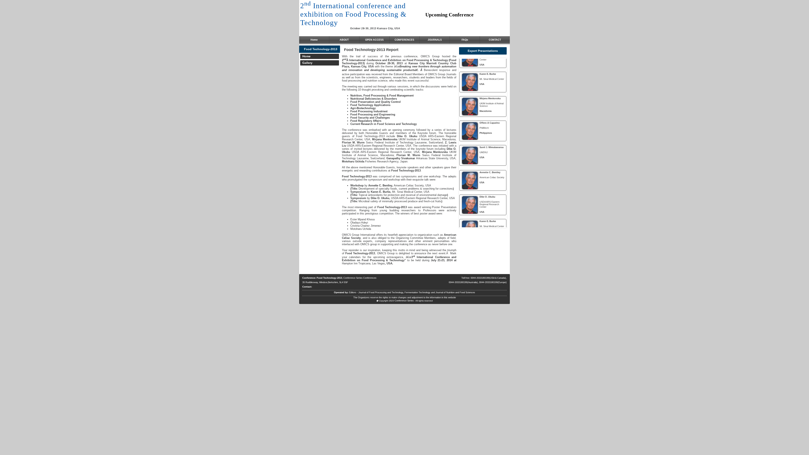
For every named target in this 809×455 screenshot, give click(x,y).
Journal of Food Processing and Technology (380, 292)
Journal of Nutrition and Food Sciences (455, 292)
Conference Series (404, 300)
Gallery (307, 62)
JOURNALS (435, 39)
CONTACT (495, 39)
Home (314, 39)
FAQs (465, 39)
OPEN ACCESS (374, 39)
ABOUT (344, 39)
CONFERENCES (404, 39)
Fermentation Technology (417, 292)
